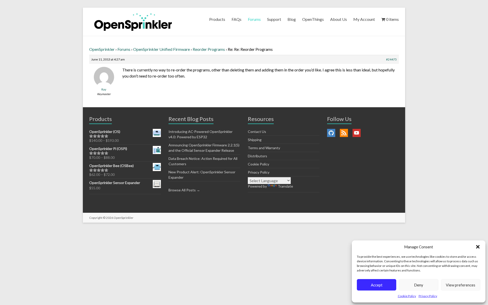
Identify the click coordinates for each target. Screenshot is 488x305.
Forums (254, 19)
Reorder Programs (209, 49)
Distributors (257, 156)
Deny (418, 285)
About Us (338, 19)
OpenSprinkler (102, 49)
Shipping (255, 140)
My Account (364, 19)
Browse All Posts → (184, 190)
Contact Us (257, 131)
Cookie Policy (407, 296)
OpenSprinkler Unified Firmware (161, 49)
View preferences (460, 285)
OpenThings (313, 19)
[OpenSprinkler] (133, 22)
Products (217, 19)
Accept (377, 285)
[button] (477, 246)
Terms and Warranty (264, 148)
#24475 (391, 59)
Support (274, 19)
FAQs (236, 19)
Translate (285, 186)
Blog (291, 19)
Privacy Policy (428, 296)
